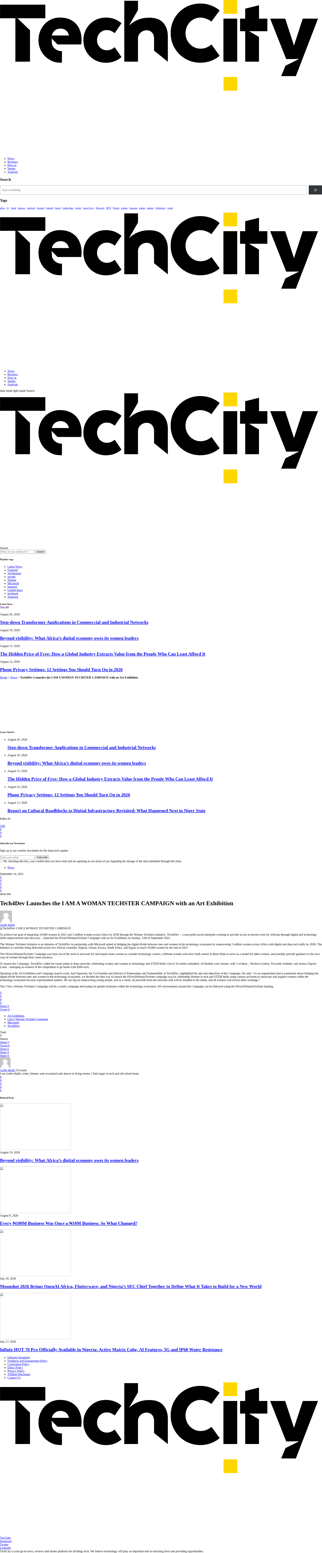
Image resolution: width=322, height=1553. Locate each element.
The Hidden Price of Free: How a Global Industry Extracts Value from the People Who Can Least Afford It (102, 653)
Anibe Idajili (7, 924)
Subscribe (42, 857)
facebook (31, 208)
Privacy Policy (16, 1370)
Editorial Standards (18, 1357)
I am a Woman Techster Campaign (27, 1019)
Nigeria (116, 208)
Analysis (12, 171)
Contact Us (14, 1377)
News (10, 158)
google (78, 208)
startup (142, 208)
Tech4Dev (13, 1025)
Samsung (133, 208)
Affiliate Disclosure (18, 1374)
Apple (13, 208)
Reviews (12, 161)
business (21, 208)
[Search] (315, 189)
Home (3, 677)
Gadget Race (68, 208)
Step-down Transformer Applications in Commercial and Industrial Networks (74, 622)
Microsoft (100, 208)
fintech (58, 208)
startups (150, 208)
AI (8, 208)
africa (2, 208)
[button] (13, 390)
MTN (108, 208)
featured (49, 208)
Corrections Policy (18, 1364)
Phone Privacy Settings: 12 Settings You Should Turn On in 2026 (61, 669)
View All (4, 607)
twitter (170, 208)
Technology (160, 208)
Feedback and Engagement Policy (27, 1360)
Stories (11, 168)
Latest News (88, 208)
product (124, 208)
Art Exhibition (15, 1015)
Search (40, 551)
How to (11, 165)
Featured (40, 208)
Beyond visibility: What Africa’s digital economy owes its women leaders (69, 638)
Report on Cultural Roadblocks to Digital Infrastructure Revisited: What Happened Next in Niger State (106, 810)
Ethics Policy (15, 1367)
